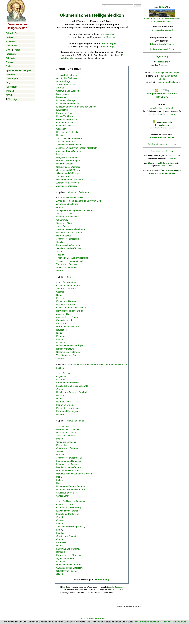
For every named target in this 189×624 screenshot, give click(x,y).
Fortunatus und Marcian (67, 382)
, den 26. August (108, 46)
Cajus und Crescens (66, 442)
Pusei (68, 277)
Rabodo (60, 414)
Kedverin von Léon (65, 320)
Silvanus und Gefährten (67, 173)
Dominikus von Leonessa (68, 103)
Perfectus (61, 336)
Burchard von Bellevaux (67, 217)
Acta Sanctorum (116, 587)
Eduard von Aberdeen (66, 301)
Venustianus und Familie (68, 355)
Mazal (59, 477)
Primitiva (60, 342)
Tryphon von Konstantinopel (69, 261)
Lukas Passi (62, 323)
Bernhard (66, 373)
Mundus (60, 533)
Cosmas (60, 292)
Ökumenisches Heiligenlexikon (92, 618)
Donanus (60, 379)
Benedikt (60, 552)
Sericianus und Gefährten (68, 248)
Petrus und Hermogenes (68, 411)
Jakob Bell (61, 138)
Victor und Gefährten (66, 288)
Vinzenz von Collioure (66, 264)
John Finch (76, 138)
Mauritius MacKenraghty (68, 160)
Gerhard (60, 389)
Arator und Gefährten (66, 267)
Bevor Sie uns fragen (166, 114)
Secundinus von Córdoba (68, 167)
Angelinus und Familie (72, 197)
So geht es (171, 158)
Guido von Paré (63, 125)
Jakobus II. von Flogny (67, 317)
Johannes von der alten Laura (70, 229)
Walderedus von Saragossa (69, 179)
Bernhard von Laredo (66, 432)
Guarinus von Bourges (67, 448)
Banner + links (167, 166)
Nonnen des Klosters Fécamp (70, 486)
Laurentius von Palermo (67, 549)
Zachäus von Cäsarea (66, 186)
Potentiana (61, 561)
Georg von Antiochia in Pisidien (71, 307)
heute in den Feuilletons (168, 82)
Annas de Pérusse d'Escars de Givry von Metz (78, 201)
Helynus (60, 395)
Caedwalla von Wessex (67, 91)
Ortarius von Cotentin (66, 536)
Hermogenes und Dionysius (69, 311)
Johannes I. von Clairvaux (68, 151)
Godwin (60, 520)
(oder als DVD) (162, 95)
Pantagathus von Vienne (68, 408)
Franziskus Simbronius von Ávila (72, 386)
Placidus (60, 339)
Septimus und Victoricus (68, 352)
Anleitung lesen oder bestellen (162, 137)
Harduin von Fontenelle (67, 132)
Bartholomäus (69, 282)
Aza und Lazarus (64, 213)
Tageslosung (162, 56)
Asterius (60, 88)
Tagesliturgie (163, 62)
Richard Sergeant (64, 164)
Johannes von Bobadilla (67, 239)
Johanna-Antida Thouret (162, 44)
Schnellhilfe (11, 33)
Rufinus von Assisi (75, 421)
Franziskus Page (64, 113)
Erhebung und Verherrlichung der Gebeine (76, 107)
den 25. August (108, 34)
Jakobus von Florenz (66, 141)
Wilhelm (60, 451)
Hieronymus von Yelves (67, 429)
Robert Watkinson (64, 116)
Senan (59, 251)
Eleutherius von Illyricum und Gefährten (93, 364)
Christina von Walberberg (68, 507)
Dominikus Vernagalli (66, 100)
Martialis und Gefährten (67, 470)
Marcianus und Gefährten (68, 467)
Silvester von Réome (66, 571)
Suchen (137, 6)
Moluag (59, 480)
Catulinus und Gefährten (68, 285)
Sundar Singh (62, 496)
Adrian (65, 426)
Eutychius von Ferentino (68, 511)
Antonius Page (63, 81)
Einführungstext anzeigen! (162, 30)
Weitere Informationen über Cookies (152, 622)
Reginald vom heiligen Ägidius (70, 345)
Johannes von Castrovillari (69, 458)
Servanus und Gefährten (68, 170)
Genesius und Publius (66, 119)
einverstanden (179, 622)
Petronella (61, 542)
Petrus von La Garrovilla (68, 245)
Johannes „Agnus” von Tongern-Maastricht (76, 148)
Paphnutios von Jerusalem (69, 232)
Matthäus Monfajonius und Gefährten (74, 474)
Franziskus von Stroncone (69, 555)
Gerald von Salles (64, 122)
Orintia (59, 539)
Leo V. (59, 530)
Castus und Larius (65, 504)
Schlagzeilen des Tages (167, 72)
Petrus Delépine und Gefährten (71, 489)
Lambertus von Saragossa (69, 461)
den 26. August (109, 37)
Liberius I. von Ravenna (67, 464)
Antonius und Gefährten (67, 204)
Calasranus (61, 220)
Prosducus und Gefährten (68, 564)
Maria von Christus (65, 405)
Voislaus (60, 358)
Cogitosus (61, 376)
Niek (58, 483)
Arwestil (60, 207)
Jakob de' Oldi (63, 314)
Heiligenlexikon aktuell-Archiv (162, 49)
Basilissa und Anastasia (73, 501)
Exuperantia (62, 110)
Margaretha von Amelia (67, 157)
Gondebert (61, 129)
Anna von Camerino (65, 435)
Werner (59, 270)
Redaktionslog (102, 579)
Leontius (60, 154)
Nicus (59, 333)
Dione (59, 295)
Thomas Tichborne (65, 176)
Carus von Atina (64, 223)
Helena (59, 398)
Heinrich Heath (63, 402)
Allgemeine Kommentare (166, 144)
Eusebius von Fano (65, 304)
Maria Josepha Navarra (67, 326)
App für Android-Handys (164, 128)
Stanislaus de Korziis (66, 493)
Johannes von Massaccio (68, 144)
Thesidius (61, 255)
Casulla (60, 242)
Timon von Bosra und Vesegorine (72, 258)
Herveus (60, 455)
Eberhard (60, 298)
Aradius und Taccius (66, 84)
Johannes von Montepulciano (70, 526)
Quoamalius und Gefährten (69, 568)
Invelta (59, 523)
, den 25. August (108, 43)
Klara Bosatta (62, 94)
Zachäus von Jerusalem (67, 183)
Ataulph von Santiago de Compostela (74, 210)
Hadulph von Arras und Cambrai (71, 392)
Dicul (69, 364)
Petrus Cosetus (63, 236)
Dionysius (61, 97)
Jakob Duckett (63, 226)
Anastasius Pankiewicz (67, 78)
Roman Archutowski (65, 349)
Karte (17, 50)
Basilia (59, 439)
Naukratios (61, 330)
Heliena (60, 135)
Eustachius (61, 445)
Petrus (59, 545)
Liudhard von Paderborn (77, 192)
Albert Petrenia (69, 75)
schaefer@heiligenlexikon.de (162, 108)
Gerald (59, 517)
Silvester (60, 574)
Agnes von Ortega (65, 558)
